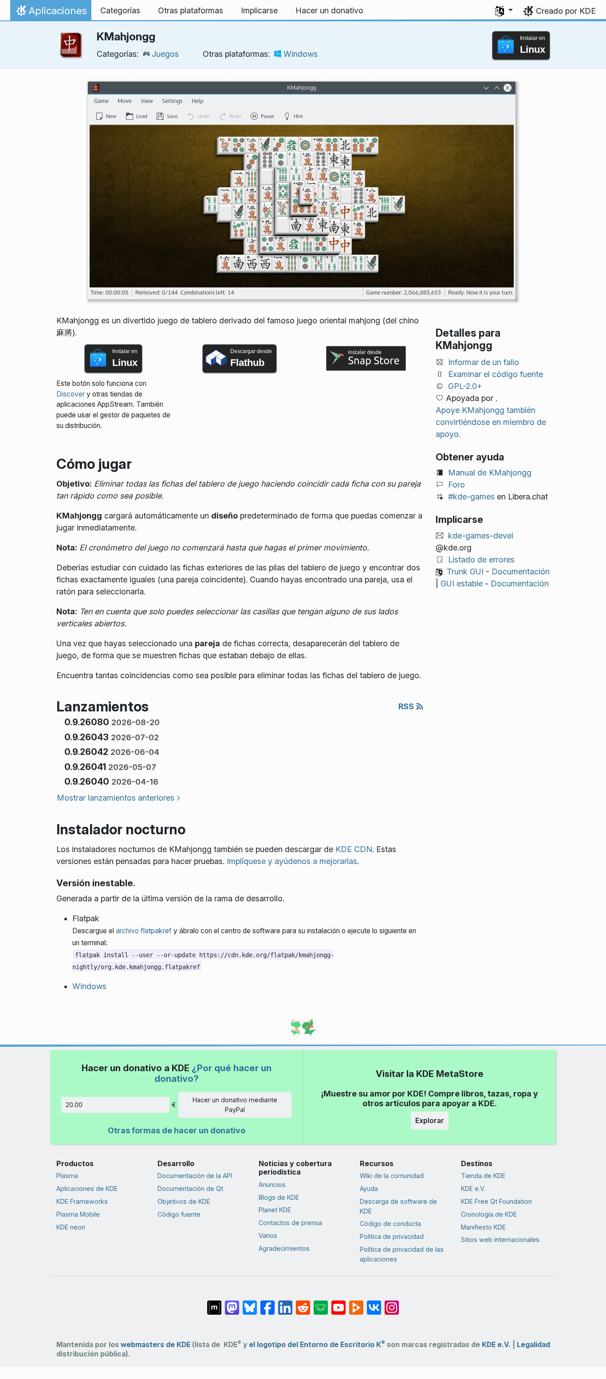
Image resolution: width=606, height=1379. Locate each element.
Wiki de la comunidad (392, 1175)
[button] (504, 10)
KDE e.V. (473, 1188)
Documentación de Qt (190, 1188)
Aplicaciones (50, 12)
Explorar (429, 1120)
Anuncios (272, 1184)
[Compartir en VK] (374, 1303)
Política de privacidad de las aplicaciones (402, 1254)
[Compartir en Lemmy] (321, 1303)
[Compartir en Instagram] (392, 1303)
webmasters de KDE (155, 1344)
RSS (407, 706)
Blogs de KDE (279, 1197)
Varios (268, 1235)
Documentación (521, 571)
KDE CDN (353, 849)
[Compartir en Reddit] (303, 1303)
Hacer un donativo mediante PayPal (235, 1104)
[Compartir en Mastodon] (232, 1303)
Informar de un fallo (483, 362)
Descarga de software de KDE (398, 1206)
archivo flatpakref (144, 931)
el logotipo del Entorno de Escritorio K (317, 1344)
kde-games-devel (480, 535)
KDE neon (70, 1227)
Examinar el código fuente (495, 374)
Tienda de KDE (483, 1175)
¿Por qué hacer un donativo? (213, 1073)
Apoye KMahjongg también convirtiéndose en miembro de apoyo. (491, 422)
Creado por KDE (566, 11)
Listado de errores (481, 559)
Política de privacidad (392, 1236)
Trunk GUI (465, 571)
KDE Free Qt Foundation (496, 1201)
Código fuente (179, 1214)
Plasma (67, 1175)
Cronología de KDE (489, 1214)
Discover (70, 394)
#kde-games (471, 496)
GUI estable (462, 583)
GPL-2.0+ (465, 386)
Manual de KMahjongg (489, 472)
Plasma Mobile (78, 1214)
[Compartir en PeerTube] (356, 1303)
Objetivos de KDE (183, 1201)
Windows (300, 54)
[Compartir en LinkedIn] (285, 1303)
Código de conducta (390, 1223)
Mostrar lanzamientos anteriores (115, 797)
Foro (456, 484)
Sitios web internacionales (500, 1239)
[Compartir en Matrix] (214, 1303)
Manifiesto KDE (483, 1227)
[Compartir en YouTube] (338, 1303)
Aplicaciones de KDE (87, 1188)
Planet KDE (275, 1210)
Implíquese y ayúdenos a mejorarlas (292, 861)
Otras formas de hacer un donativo (176, 1130)
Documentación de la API (194, 1175)
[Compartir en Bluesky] (250, 1303)
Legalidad (533, 1344)
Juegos (165, 54)
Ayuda (369, 1188)
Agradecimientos (284, 1248)
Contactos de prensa (290, 1222)
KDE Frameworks (82, 1201)
